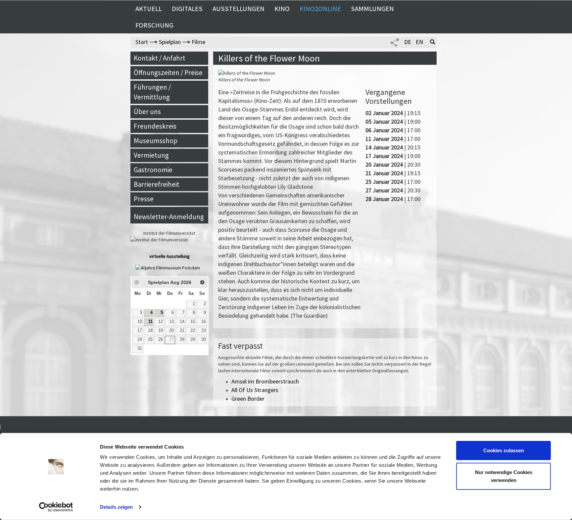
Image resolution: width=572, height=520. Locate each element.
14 (182, 321)
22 (192, 330)
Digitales (187, 8)
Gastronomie (153, 169)
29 (192, 339)
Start (141, 42)
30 (203, 339)
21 (182, 330)
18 (150, 330)
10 (139, 321)
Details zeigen (116, 507)
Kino (282, 8)
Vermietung (151, 155)
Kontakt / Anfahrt (159, 58)
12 (160, 321)
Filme (198, 42)
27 (171, 339)
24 (139, 339)
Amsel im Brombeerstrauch (265, 381)
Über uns (147, 111)
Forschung (154, 25)
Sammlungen (372, 8)
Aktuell (148, 8)
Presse (144, 198)
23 (203, 330)
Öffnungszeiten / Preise (168, 72)
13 (171, 321)
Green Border (247, 398)
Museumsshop (155, 140)
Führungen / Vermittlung (152, 92)
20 (171, 330)
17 (139, 330)
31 (139, 348)
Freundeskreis (155, 126)
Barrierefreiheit (156, 184)
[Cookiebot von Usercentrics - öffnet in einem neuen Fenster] (56, 507)
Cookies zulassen (503, 450)
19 (160, 330)
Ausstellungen (238, 8)
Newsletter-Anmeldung (169, 216)
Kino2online (320, 8)
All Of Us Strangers (254, 390)
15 (192, 321)
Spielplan (170, 42)
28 (182, 339)
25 (150, 339)
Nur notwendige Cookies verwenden (503, 476)
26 (160, 339)
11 (150, 321)
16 (203, 321)
